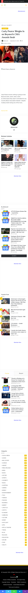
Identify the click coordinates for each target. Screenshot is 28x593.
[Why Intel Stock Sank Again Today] (5, 312)
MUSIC (4, 482)
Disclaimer (13, 582)
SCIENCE (4, 463)
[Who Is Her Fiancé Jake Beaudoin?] (21, 143)
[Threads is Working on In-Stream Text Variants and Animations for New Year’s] (6, 380)
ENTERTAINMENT (6, 492)
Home (4, 25)
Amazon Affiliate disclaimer (9, 579)
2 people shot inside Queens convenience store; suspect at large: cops (18, 332)
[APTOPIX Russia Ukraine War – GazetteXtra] (5, 213)
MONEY (4, 520)
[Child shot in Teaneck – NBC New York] (5, 319)
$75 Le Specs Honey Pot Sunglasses (6, 149)
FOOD (3, 542)
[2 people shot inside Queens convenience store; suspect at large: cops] (5, 332)
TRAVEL (4, 530)
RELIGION (4, 535)
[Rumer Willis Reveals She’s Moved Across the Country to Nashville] (21, 157)
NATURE (4, 539)
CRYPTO (4, 510)
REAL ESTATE (5, 460)
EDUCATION (5, 537)
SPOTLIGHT (5, 522)
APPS (3, 525)
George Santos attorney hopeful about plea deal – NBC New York (18, 395)
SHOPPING (5, 485)
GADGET (4, 465)
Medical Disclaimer (7, 584)
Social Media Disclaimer (19, 584)
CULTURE (4, 517)
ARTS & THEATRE (6, 527)
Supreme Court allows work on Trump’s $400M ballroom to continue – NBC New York (19, 230)
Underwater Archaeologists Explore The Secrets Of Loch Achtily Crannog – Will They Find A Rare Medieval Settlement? (18, 302)
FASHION (4, 500)
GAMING (4, 487)
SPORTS (4, 477)
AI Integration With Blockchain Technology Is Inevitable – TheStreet (17, 387)
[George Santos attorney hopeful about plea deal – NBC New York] (6, 395)
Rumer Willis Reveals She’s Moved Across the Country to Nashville (20, 165)
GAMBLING (5, 515)
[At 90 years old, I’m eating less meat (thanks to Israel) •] (6, 403)
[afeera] (9, 5)
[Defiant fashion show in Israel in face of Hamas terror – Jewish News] (6, 410)
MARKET (4, 505)
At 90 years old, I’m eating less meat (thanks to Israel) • (18, 402)
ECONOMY (5, 512)
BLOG (3, 532)
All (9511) (14, 255)
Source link (4, 110)
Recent (21, 373)
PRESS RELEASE (6, 468)
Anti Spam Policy (21, 579)
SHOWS (4, 458)
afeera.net (6, 40)
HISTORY (4, 475)
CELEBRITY (9, 25)
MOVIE (4, 472)
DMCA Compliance (21, 582)
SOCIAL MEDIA (6, 455)
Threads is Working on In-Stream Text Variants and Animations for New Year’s (18, 380)
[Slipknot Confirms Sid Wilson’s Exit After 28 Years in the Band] (7, 157)
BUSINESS (4, 502)
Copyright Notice (6, 582)
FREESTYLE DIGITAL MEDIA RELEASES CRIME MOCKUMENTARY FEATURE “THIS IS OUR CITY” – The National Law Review (18, 221)
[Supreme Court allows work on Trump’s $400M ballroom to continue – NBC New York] (5, 231)
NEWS (3, 470)
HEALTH (4, 544)
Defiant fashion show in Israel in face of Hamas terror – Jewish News (17, 409)
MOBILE (4, 490)
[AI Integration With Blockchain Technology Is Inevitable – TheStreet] (6, 388)
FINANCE (4, 497)
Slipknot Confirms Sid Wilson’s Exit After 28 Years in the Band (6, 164)
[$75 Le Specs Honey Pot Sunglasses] (7, 143)
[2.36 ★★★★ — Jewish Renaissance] (5, 325)
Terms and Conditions (14, 587)
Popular (7, 373)
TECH (3, 495)
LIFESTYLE (5, 507)
